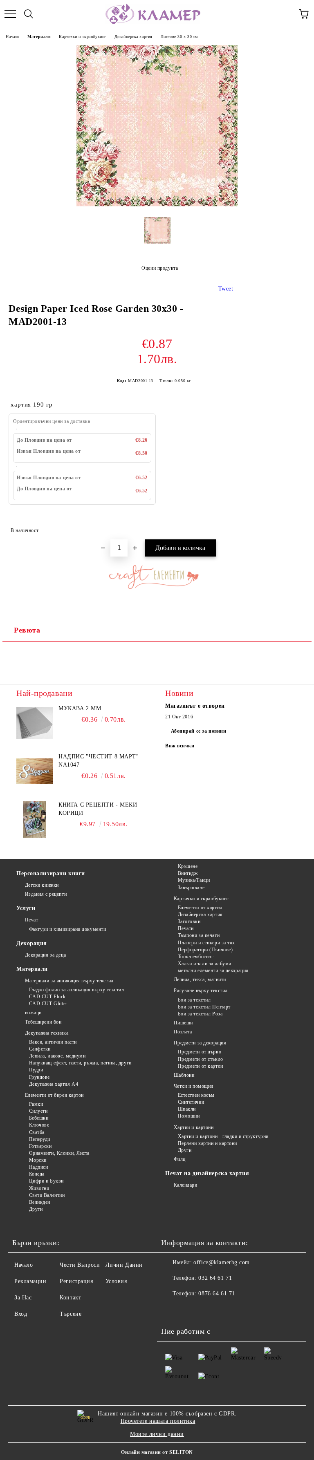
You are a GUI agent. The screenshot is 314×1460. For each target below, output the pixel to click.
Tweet (225, 289)
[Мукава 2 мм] (34, 722)
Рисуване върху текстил (201, 990)
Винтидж (187, 873)
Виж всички (180, 746)
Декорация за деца (45, 955)
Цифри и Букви (46, 1181)
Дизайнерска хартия (133, 36)
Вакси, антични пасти (53, 1042)
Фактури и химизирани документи (67, 929)
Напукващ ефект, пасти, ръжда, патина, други (80, 1063)
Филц (180, 1159)
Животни (39, 1188)
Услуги (25, 908)
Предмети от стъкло (200, 1059)
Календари (185, 1185)
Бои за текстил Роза (200, 1014)
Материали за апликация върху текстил (69, 981)
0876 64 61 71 (216, 1293)
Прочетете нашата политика (158, 1421)
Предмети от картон (200, 1066)
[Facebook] (171, 1310)
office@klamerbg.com (221, 1262)
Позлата (183, 1032)
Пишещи (183, 1023)
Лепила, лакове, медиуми (57, 1056)
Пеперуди (39, 1139)
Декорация (31, 943)
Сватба (37, 1132)
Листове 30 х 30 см (179, 36)
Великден (39, 1202)
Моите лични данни (157, 1434)
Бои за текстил (194, 1000)
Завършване (191, 887)
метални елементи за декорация (213, 970)
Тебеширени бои (43, 1022)
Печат (31, 920)
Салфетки (40, 1049)
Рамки (36, 1104)
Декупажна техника (46, 1033)
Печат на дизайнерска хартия (207, 1173)
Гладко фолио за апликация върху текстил (76, 990)
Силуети (38, 1111)
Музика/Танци (194, 880)
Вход (20, 1314)
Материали (39, 36)
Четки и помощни (193, 1086)
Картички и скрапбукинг (82, 36)
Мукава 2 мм (79, 708)
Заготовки (189, 921)
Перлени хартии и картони (207, 1143)
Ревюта (27, 630)
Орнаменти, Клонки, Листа (59, 1153)
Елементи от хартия (200, 907)
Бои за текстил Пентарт (204, 1007)
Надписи (38, 1167)
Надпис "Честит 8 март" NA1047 (98, 760)
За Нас (22, 1298)
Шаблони (184, 1075)
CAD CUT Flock (47, 996)
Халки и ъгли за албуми (204, 963)
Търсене (70, 1314)
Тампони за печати (199, 935)
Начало (12, 36)
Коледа (37, 1174)
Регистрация (76, 1281)
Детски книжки (42, 885)
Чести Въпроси (80, 1265)
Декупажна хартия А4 (53, 1084)
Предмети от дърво (199, 1052)
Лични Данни (124, 1265)
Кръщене (187, 866)
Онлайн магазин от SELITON (157, 1452)
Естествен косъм (196, 1095)
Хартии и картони (194, 1127)
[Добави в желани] (294, 527)
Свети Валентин (47, 1195)
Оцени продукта (159, 268)
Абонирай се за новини (199, 731)
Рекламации (30, 1281)
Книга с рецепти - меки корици (97, 809)
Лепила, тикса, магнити (200, 979)
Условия (116, 1281)
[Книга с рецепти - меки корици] (34, 819)
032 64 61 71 (215, 1278)
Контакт (70, 1298)
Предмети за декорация (200, 1043)
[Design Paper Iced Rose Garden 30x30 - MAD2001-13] (157, 204)
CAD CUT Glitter (48, 1003)
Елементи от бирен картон (54, 1095)
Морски (38, 1160)
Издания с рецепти (46, 894)
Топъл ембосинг (195, 956)
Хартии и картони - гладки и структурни (223, 1136)
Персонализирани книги (50, 873)
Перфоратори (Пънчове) (205, 949)
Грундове (39, 1077)
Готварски (40, 1146)
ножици (33, 1012)
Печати (186, 928)
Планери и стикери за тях (206, 943)
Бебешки (38, 1118)
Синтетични (191, 1102)
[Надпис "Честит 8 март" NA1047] (34, 771)
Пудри (36, 1070)
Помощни (189, 1116)
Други (36, 1209)
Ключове (39, 1125)
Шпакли (187, 1109)
